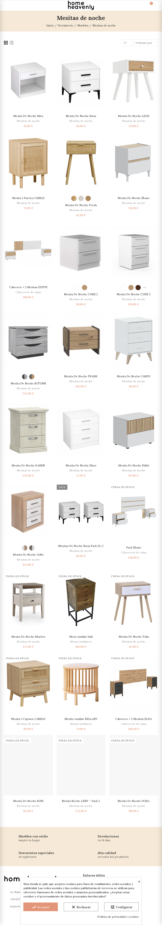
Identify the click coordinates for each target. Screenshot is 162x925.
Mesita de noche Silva (28, 116)
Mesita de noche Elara (81, 465)
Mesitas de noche (28, 121)
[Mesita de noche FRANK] (81, 340)
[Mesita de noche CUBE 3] (133, 251)
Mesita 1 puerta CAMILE (28, 198)
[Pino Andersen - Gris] (31, 547)
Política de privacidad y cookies (118, 916)
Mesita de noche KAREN (28, 465)
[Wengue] (138, 287)
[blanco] (81, 198)
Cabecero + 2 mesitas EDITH (28, 287)
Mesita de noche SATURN (28, 383)
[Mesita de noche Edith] (133, 430)
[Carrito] (147, 5)
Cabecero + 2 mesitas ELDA (133, 719)
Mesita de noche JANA (28, 554)
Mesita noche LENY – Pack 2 (81, 801)
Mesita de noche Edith (133, 465)
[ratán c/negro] (88, 198)
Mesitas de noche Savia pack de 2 (81, 546)
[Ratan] (73, 198)
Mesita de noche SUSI (28, 801)
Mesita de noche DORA (134, 801)
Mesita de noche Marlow (28, 636)
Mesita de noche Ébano (134, 198)
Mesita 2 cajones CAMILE (28, 719)
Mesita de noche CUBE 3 (134, 294)
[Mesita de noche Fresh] (81, 162)
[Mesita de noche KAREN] (28, 430)
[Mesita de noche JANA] (28, 512)
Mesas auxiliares (81, 641)
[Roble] (84, 287)
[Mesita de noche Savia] (81, 80)
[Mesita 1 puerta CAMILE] (28, 162)
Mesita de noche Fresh (81, 205)
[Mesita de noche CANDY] (133, 340)
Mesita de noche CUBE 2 (81, 294)
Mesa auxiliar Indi (81, 636)
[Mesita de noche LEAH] (133, 80)
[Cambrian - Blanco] (24, 547)
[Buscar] (14, 5)
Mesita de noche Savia (81, 116)
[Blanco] (77, 287)
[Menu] (7, 5)
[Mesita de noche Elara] (81, 430)
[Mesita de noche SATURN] (28, 340)
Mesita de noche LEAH (133, 116)
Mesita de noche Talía (134, 636)
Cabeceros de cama (28, 292)
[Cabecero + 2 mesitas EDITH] (28, 251)
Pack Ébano (133, 547)
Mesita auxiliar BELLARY (81, 719)
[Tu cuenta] (154, 5)
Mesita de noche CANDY (134, 376)
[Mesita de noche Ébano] (133, 162)
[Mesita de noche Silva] (28, 80)
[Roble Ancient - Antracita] (31, 376)
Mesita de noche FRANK (81, 376)
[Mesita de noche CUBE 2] (81, 251)
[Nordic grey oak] (24, 376)
